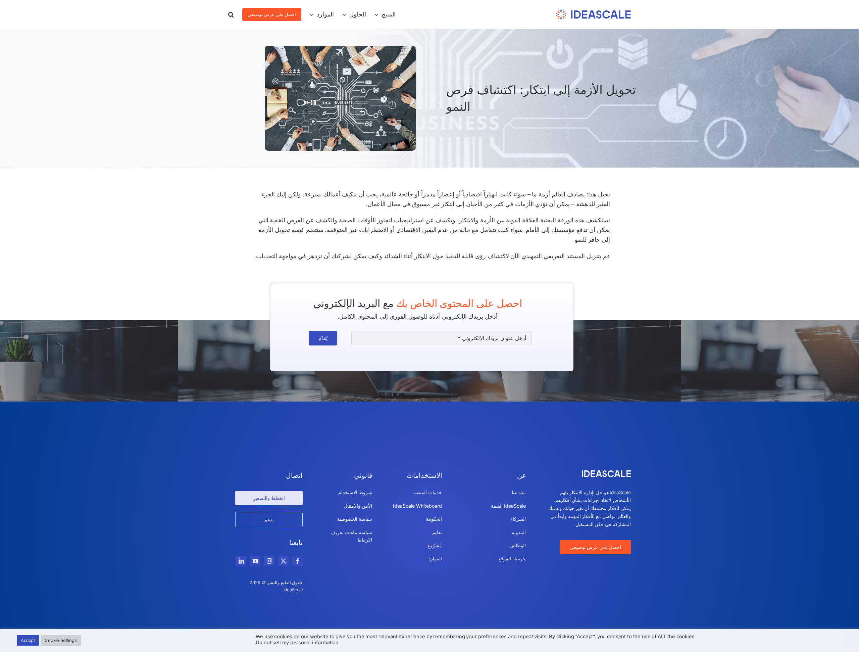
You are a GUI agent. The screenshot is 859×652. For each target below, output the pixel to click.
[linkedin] (241, 561)
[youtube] (255, 561)
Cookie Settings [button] (61, 640)
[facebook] (297, 561)
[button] (231, 14)
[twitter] (283, 561)
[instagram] (269, 561)
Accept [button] (28, 640)
